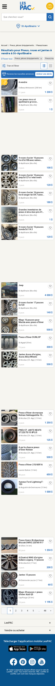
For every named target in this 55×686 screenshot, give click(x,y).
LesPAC (27, 622)
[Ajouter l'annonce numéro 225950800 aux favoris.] (49, 483)
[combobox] (24, 17)
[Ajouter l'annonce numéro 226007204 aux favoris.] (49, 558)
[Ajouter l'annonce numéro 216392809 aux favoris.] (49, 321)
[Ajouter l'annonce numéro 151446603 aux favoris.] (49, 176)
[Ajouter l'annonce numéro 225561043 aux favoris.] (49, 448)
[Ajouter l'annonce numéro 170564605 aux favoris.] (49, 193)
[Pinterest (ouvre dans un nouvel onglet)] (23, 665)
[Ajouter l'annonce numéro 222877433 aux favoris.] (49, 465)
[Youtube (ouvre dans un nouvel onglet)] (41, 665)
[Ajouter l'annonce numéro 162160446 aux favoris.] (49, 576)
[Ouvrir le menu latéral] (4, 6)
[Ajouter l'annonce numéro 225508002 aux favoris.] (49, 593)
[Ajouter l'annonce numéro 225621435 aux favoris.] (49, 83)
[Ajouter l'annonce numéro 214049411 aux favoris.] (49, 100)
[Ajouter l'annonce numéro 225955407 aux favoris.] (49, 414)
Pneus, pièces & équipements (22, 45)
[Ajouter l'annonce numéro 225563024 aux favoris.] (49, 431)
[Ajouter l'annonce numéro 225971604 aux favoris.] (49, 286)
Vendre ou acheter (27, 630)
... (39, 611)
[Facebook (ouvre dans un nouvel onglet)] (13, 665)
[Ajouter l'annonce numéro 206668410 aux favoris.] (49, 210)
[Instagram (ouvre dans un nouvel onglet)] (32, 665)
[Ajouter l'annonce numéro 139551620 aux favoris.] (49, 159)
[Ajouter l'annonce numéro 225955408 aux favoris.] (49, 355)
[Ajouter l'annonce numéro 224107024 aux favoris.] (49, 541)
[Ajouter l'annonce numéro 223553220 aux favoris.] (49, 338)
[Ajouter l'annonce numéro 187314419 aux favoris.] (49, 228)
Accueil (4, 45)
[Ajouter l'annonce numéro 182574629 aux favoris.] (49, 303)
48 (45, 611)
